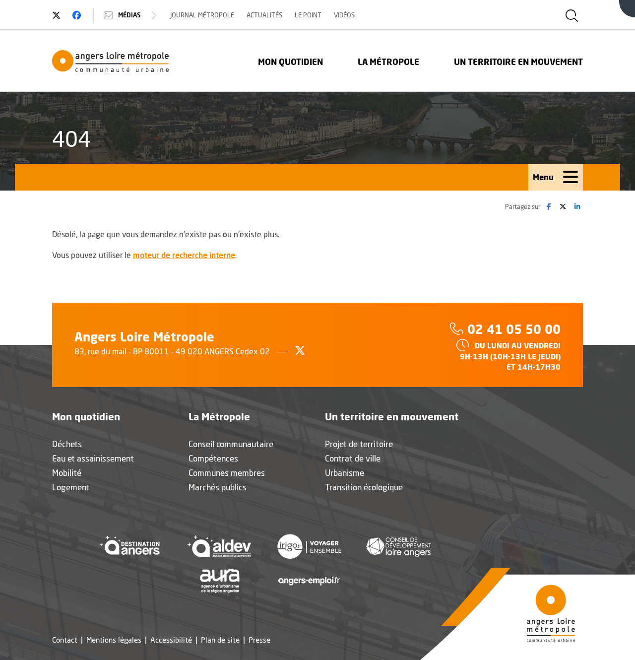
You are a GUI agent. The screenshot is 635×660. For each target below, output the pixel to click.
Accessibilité (171, 640)
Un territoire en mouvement (518, 62)
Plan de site (220, 640)
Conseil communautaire (231, 444)
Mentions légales (113, 640)
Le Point (308, 15)
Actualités (264, 15)
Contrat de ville (353, 458)
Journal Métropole (202, 15)
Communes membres (227, 472)
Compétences (213, 458)
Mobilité (66, 472)
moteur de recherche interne (184, 255)
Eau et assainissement (93, 458)
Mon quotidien (290, 62)
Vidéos (344, 15)
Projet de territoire (359, 444)
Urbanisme (344, 472)
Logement (71, 487)
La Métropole (388, 62)
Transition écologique (364, 487)
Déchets (67, 444)
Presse (259, 640)
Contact (64, 640)
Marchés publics (218, 487)
